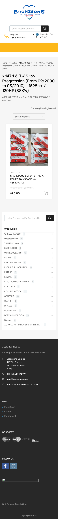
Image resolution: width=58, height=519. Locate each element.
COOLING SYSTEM (12, 291)
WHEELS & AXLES (12, 234)
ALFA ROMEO (24, 63)
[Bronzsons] (29, 18)
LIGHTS (7, 257)
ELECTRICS (9, 286)
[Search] (45, 28)
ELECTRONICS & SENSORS (16, 282)
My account (10, 416)
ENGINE (8, 277)
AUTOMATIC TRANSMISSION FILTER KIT (22, 325)
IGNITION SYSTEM (12, 262)
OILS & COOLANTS (12, 253)
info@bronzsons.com (17, 379)
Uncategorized (11, 239)
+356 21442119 (18, 37)
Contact (8, 411)
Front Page (9, 407)
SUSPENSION (10, 248)
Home (4, 63)
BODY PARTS (10, 310)
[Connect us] (5, 466)
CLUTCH (8, 301)
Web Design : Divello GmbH (15, 504)
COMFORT (9, 296)
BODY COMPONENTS (14, 315)
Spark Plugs (15, 172)
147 (34, 63)
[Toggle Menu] (54, 46)
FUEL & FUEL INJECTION (16, 267)
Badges (7, 320)
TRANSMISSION (11, 243)
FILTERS (8, 272)
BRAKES (8, 306)
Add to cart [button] (46, 193)
